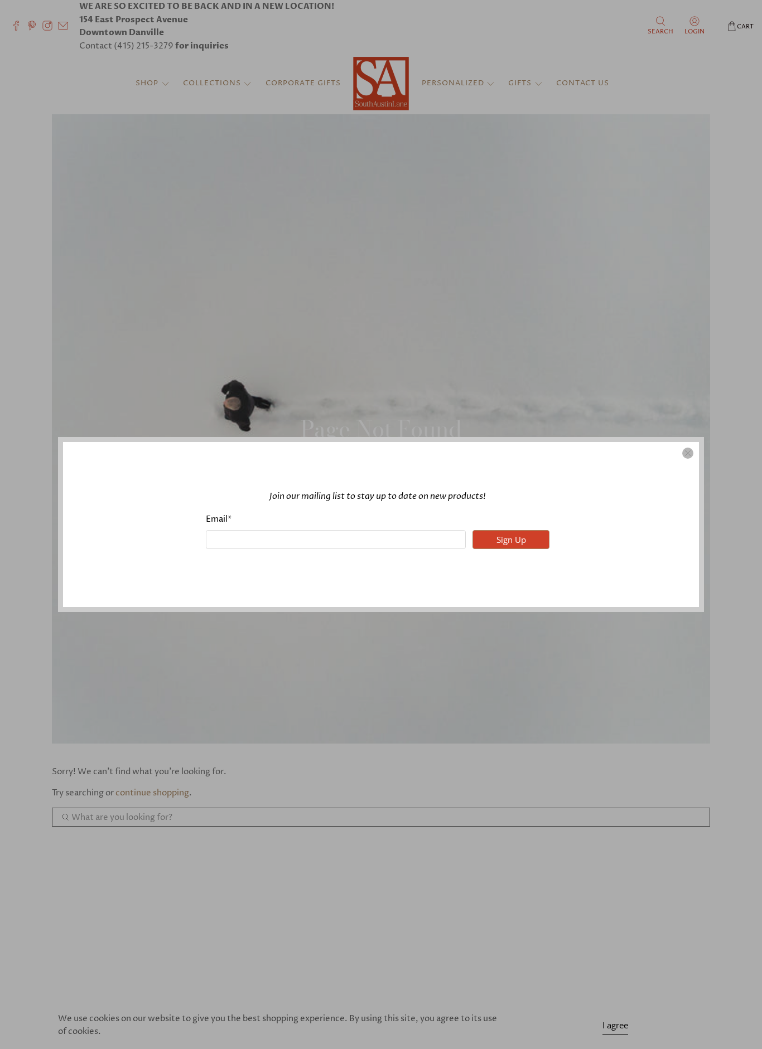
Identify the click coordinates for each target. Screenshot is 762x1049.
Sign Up (511, 539)
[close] (687, 453)
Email (219, 519)
